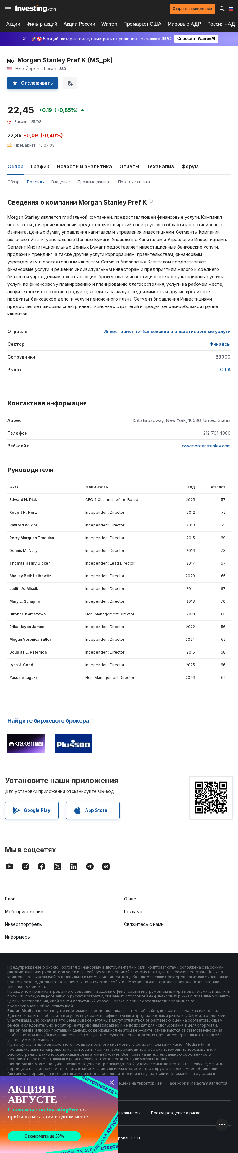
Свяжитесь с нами (144, 924)
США (225, 369)
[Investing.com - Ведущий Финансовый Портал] (36, 8)
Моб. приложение (24, 911)
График (40, 166)
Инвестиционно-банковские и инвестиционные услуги (167, 331)
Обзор (13, 181)
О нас (130, 898)
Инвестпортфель (23, 924)
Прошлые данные (94, 181)
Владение (60, 181)
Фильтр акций (41, 24)
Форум (190, 166)
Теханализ (160, 166)
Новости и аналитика (84, 166)
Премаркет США (142, 24)
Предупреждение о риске (176, 1113)
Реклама (133, 911)
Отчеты (129, 166)
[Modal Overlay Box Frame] (59, 1114)
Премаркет (24, 145)
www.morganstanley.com (205, 445)
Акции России (79, 24)
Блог (10, 898)
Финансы (220, 344)
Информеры (18, 937)
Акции (13, 24)
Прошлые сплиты (134, 181)
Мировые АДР (184, 24)
